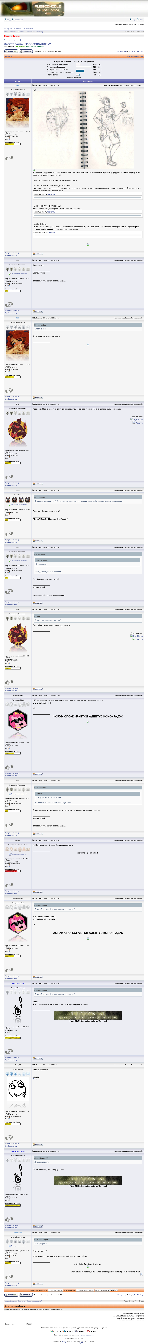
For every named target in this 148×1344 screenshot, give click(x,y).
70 (138, 51)
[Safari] (80, 1332)
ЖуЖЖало (138, 420)
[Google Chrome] (56, 1332)
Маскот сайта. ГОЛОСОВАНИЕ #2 (27, 44)
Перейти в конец (11, 255)
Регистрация (18, 20)
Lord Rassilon (20, 46)
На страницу (122, 51)
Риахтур (139, 423)
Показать (51, 194)
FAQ (133, 20)
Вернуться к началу (12, 253)
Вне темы (21, 32)
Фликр (35, 1079)
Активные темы (28, 29)
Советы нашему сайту (35, 32)
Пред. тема (130, 56)
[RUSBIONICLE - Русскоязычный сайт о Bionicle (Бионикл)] (32, 17)
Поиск (140, 20)
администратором (87, 1335)
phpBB (64, 1341)
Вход (8, 20)
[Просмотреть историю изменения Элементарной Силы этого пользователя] (13, 145)
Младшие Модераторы (35, 46)
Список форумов (10, 32)
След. (142, 51)
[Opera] (92, 1332)
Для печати (9, 56)
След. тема (139, 56)
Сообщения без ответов (12, 29)
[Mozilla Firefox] (68, 1332)
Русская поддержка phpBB (74, 1343)
